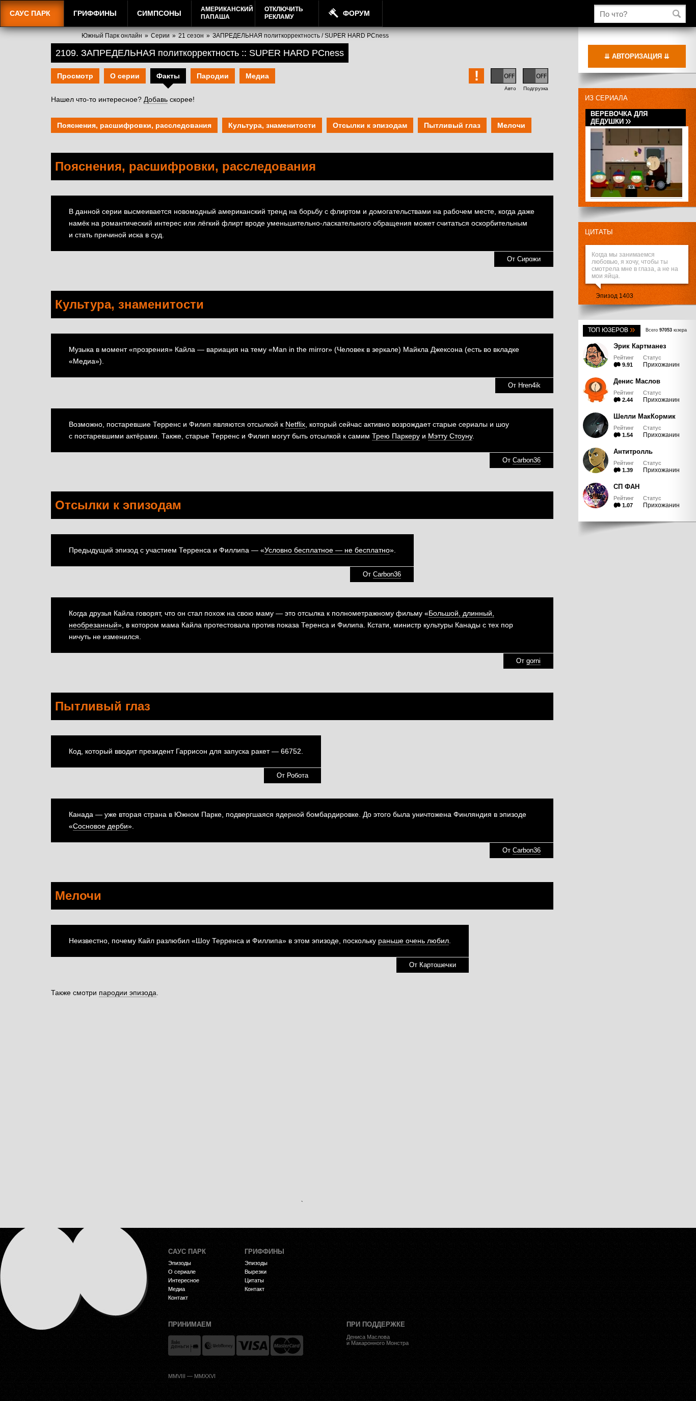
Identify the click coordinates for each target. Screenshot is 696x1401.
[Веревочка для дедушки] (636, 195)
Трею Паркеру (396, 436)
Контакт (178, 1298)
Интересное (183, 1280)
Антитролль (633, 451)
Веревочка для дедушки (619, 117)
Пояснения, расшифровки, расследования (134, 125)
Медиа (257, 76)
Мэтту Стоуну (450, 436)
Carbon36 (527, 460)
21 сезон (191, 35)
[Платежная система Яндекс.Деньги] (184, 1345)
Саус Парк (30, 13)
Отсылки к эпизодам (370, 125)
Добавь (156, 99)
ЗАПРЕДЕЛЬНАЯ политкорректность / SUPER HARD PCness (300, 35)
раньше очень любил (413, 941)
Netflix (295, 424)
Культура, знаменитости (272, 125)
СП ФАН (626, 486)
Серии (160, 35)
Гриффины (95, 13)
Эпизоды (179, 1263)
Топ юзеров (611, 330)
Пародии (213, 76)
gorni (533, 661)
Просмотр (75, 76)
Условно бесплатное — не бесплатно (327, 550)
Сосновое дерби (100, 826)
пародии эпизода (127, 992)
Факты (168, 76)
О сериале (182, 1272)
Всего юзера (666, 330)
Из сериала (606, 98)
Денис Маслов (636, 381)
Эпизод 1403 (614, 295)
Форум (356, 13)
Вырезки (255, 1272)
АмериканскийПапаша (227, 13)
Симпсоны (159, 13)
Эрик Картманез (639, 346)
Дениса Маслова (368, 1337)
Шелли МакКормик (644, 416)
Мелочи (511, 125)
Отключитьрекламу (283, 13)
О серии (125, 76)
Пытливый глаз (452, 125)
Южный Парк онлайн (112, 35)
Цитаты (599, 232)
